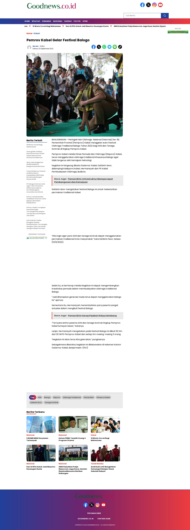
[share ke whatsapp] (104, 48)
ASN (39, 397)
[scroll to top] (182, 526)
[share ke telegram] (110, 48)
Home (27, 21)
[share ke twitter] (99, 48)
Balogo (47, 397)
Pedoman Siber (94, 513)
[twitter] (149, 7)
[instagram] (155, 7)
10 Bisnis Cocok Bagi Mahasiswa (34, 26)
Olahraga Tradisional (72, 397)
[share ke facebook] (94, 48)
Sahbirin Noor (36, 402)
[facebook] (143, 7)
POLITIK (77, 21)
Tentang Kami (103, 519)
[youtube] (161, 7)
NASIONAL (57, 21)
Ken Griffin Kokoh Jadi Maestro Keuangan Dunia (74, 26)
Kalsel (37, 33)
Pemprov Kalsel (103, 397)
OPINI (85, 21)
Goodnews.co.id (86, 519)
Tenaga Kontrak (51, 402)
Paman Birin (89, 397)
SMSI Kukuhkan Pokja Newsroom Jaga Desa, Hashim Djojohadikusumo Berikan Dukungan (140, 26)
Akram (36, 46)
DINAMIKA (46, 21)
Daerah (68, 21)
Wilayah (36, 21)
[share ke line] (115, 48)
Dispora (56, 397)
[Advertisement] (87, 214)
